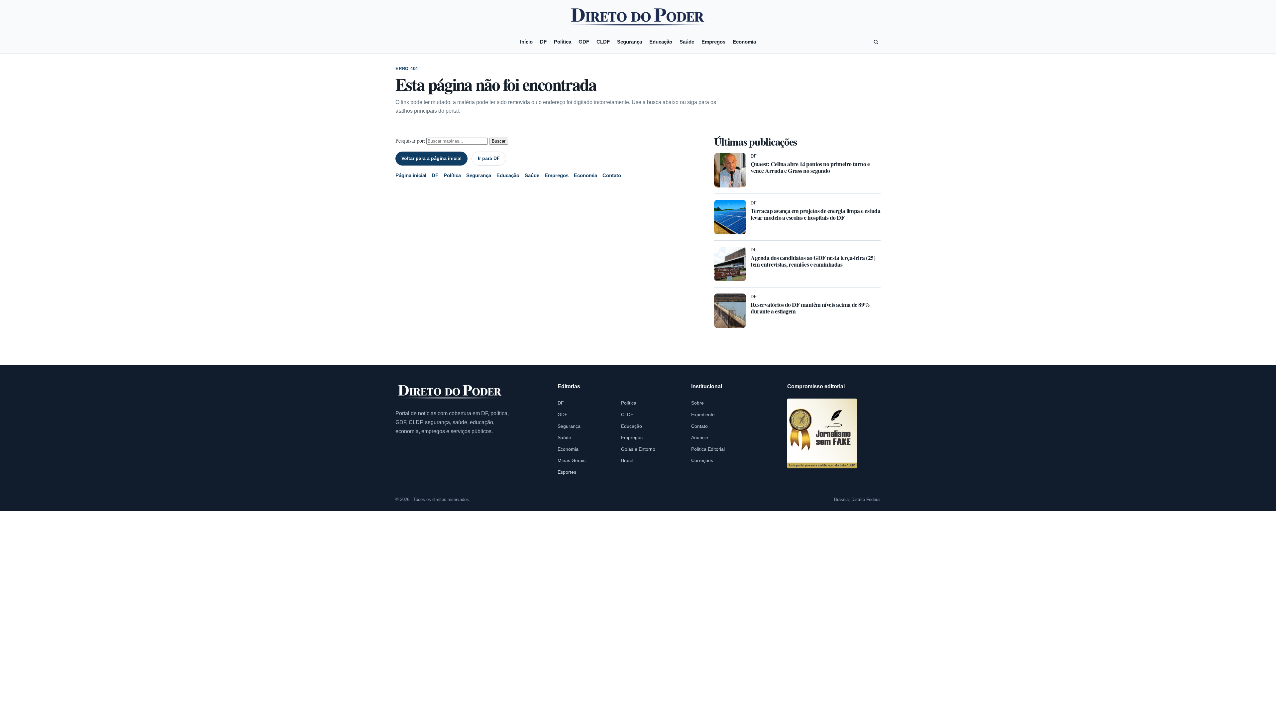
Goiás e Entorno (638, 449)
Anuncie (699, 437)
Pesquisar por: (410, 140)
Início (526, 42)
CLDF (603, 42)
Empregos (713, 42)
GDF (584, 42)
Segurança (629, 42)
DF (543, 42)
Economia (744, 42)
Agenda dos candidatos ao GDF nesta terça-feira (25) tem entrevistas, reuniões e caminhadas (813, 261)
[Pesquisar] (876, 42)
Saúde (687, 42)
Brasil (627, 460)
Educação (660, 42)
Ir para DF (489, 158)
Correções (702, 460)
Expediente (703, 414)
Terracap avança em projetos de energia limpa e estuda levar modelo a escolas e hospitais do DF (815, 214)
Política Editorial (708, 449)
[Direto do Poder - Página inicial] (450, 392)
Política (562, 42)
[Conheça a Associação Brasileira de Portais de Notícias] (822, 433)
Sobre (697, 403)
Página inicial (410, 175)
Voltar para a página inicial (431, 158)
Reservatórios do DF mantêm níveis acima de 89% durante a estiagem (810, 307)
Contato (611, 175)
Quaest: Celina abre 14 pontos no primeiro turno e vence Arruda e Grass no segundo (810, 167)
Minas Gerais (571, 460)
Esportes (567, 472)
